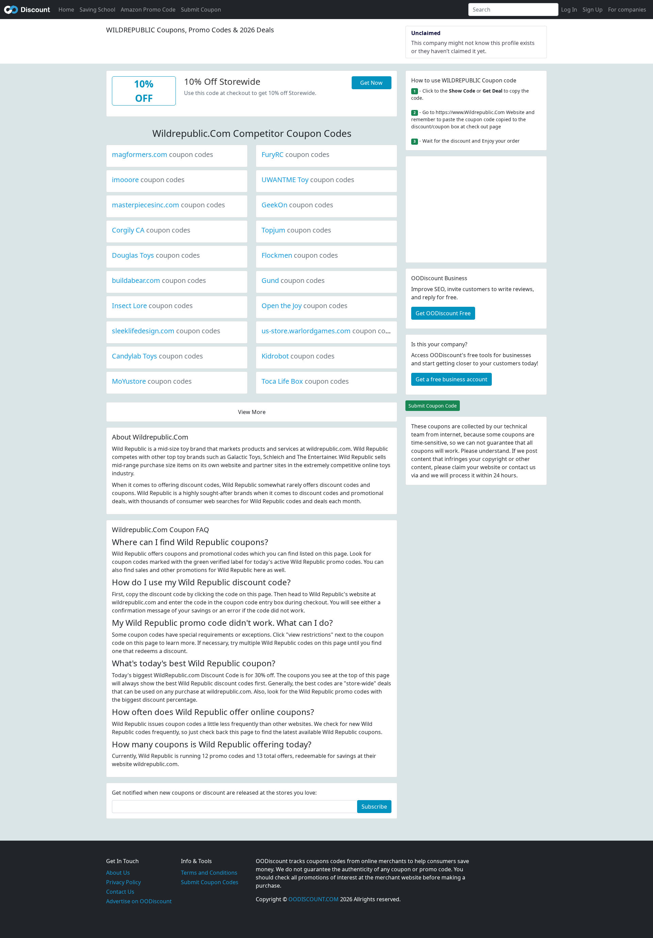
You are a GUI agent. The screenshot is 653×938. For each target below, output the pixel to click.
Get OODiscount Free (443, 313)
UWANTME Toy (308, 179)
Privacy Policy (123, 882)
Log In (569, 9)
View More (252, 412)
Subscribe (374, 806)
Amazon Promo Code (148, 9)
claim (459, 467)
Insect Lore (152, 305)
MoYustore (152, 381)
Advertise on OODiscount (139, 901)
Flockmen (300, 255)
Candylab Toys (157, 356)
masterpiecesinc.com (168, 204)
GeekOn (297, 204)
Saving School (97, 9)
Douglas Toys (156, 255)
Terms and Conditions (209, 872)
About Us (118, 872)
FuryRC (296, 154)
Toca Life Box (305, 381)
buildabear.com (159, 280)
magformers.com (162, 154)
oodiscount (27, 9)
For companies (627, 9)
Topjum (296, 230)
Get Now (371, 82)
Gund (293, 280)
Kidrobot (298, 356)
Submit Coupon (201, 9)
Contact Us (120, 891)
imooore (148, 179)
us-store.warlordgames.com (329, 330)
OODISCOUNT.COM (313, 899)
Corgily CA (151, 230)
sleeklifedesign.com (166, 330)
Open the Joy (305, 305)
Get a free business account (451, 379)
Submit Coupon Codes (209, 882)
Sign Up (593, 9)
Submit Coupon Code (432, 405)
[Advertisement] (476, 209)
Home (66, 9)
